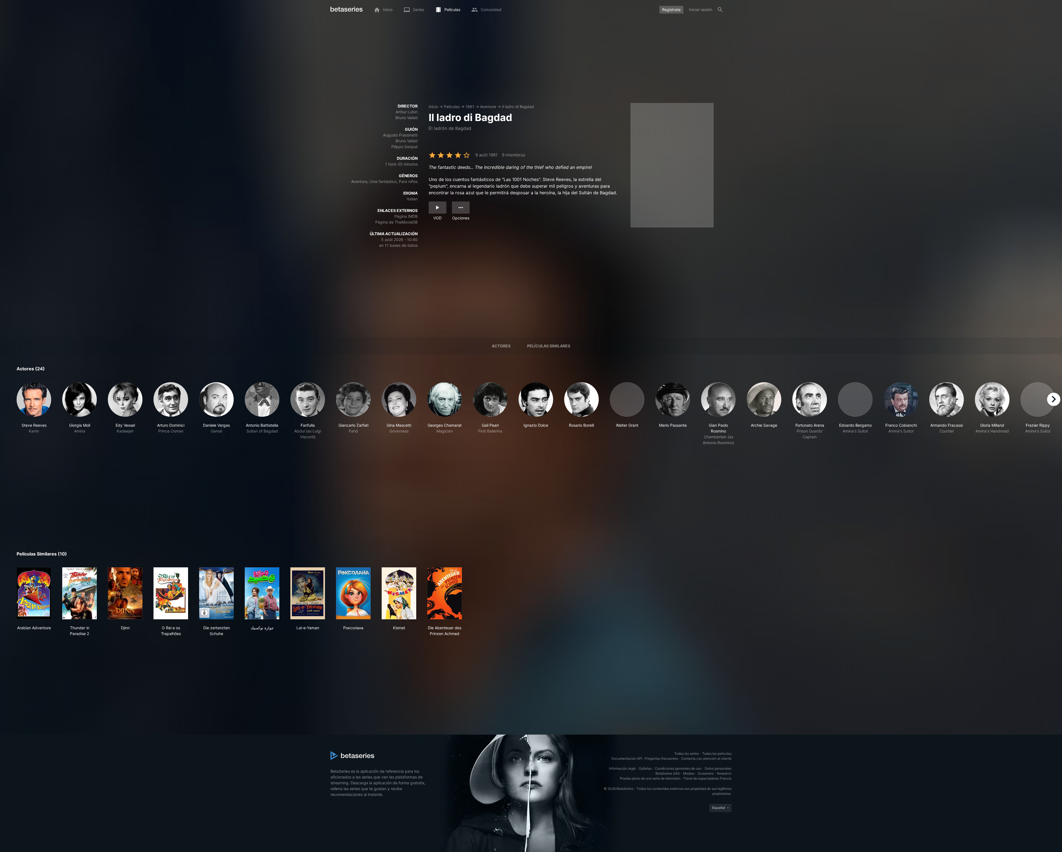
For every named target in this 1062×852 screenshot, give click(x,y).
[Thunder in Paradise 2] (79, 593)
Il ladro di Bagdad (518, 106)
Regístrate (671, 9)
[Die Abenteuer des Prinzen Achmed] (444, 593)
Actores (501, 346)
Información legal (622, 768)
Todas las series (686, 753)
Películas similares (548, 346)
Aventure (488, 106)
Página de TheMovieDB (396, 222)
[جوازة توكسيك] (262, 593)
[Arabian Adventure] (34, 593)
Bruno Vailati (406, 117)
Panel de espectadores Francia (708, 778)
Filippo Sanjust (404, 146)
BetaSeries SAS (667, 773)
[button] (34, 413)
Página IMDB (406, 216)
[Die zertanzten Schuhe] (216, 593)
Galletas (645, 768)
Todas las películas (717, 753)
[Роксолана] (353, 593)
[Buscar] (720, 10)
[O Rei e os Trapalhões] (170, 593)
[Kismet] (399, 593)
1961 (469, 106)
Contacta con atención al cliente (706, 758)
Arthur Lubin (406, 111)
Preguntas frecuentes (661, 758)
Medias (688, 773)
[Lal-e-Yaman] (307, 593)
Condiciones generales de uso (678, 768)
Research (724, 773)
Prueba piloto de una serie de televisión (650, 778)
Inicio (433, 106)
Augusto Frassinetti (400, 135)
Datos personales (718, 768)
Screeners (706, 773)
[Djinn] (125, 593)
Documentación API (626, 758)
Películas (452, 106)
